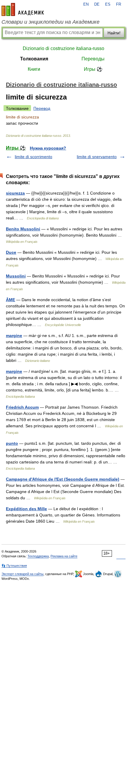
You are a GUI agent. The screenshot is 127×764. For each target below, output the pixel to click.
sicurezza (15, 193)
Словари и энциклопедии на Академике (50, 22)
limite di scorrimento (33, 156)
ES (107, 4)
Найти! (114, 33)
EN (86, 4)
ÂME (10, 299)
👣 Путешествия (14, 565)
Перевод (41, 108)
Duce (11, 252)
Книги (34, 69)
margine (14, 335)
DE (97, 4)
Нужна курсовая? (48, 148)
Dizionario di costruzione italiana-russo (63, 48)
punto (12, 443)
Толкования (34, 58)
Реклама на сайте (64, 556)
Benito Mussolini (23, 229)
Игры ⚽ (93, 69)
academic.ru (22, 9)
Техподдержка (38, 556)
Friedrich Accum (22, 407)
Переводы (93, 58)
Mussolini (16, 276)
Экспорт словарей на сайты (22, 574)
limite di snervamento (97, 156)
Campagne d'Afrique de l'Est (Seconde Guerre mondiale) (62, 479)
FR (118, 4)
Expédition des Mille (26, 508)
